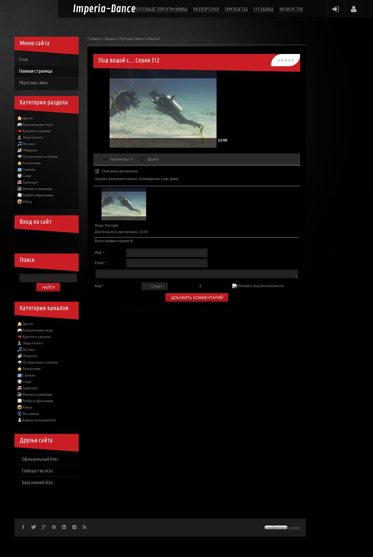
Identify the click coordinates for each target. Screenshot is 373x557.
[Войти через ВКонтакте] (33, 239)
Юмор (27, 202)
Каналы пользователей (38, 420)
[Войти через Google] (63, 239)
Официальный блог (40, 459)
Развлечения (31, 163)
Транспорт (30, 182)
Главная (94, 39)
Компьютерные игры (37, 125)
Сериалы (28, 169)
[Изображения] (124, 204)
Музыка (28, 144)
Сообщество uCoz (37, 470)
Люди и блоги (32, 137)
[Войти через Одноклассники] (72, 239)
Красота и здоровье (36, 131)
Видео (110, 39)
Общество (29, 150)
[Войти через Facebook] (43, 239)
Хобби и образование (37, 195)
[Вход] (335, 9)
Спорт (26, 176)
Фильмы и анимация (37, 189)
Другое (153, 159)
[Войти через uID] (23, 239)
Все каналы (30, 414)
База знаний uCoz (37, 482)
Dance (104, 9)
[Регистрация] (353, 9)
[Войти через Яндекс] (53, 239)
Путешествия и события (139, 39)
